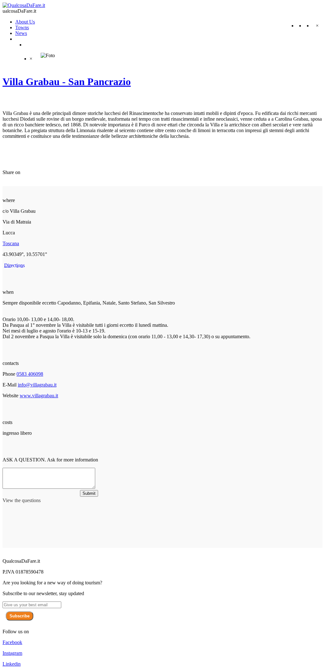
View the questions (22, 500)
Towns (22, 27)
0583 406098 (30, 374)
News (21, 33)
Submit (89, 493)
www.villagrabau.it (39, 395)
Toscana (11, 243)
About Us (25, 21)
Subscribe (20, 616)
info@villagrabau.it (37, 384)
